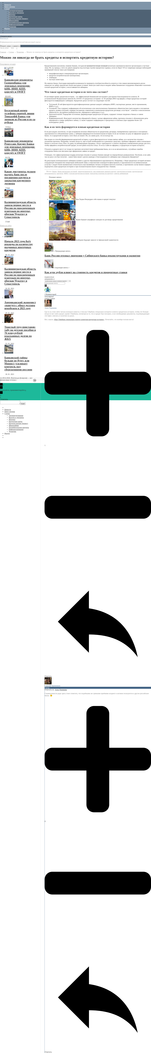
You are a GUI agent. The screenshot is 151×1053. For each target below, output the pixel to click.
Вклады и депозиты (16, 13)
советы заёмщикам (121, 173)
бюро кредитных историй (67, 171)
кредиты (60, 173)
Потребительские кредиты (19, 23)
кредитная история (124, 171)
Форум (7, 29)
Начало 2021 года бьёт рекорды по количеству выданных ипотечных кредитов (18, 246)
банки (54, 171)
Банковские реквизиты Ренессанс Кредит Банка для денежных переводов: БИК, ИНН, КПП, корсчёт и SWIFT (19, 146)
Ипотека (12, 15)
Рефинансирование (16, 25)
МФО (66, 173)
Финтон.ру (4, 38)
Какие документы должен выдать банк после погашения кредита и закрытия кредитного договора (19, 177)
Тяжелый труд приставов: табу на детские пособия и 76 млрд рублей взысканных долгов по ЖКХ (20, 333)
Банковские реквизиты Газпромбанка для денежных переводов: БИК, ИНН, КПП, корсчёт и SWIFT (18, 85)
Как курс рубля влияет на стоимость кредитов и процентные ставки (86, 272)
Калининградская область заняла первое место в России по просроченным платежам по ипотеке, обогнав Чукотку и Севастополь (20, 209)
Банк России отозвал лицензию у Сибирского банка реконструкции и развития (92, 255)
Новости (7, 5)
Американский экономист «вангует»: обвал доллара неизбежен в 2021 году (20, 305)
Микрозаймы (14, 21)
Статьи (7, 9)
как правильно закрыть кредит (104, 171)
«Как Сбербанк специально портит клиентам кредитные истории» (79, 319)
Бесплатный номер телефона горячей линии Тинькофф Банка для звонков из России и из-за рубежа (19, 116)
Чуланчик (12, 27)
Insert (23, 404)
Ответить (4, 399)
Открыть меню (6, 36)
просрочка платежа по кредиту (101, 173)
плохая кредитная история (79, 173)
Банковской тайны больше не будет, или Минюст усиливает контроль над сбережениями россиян (18, 363)
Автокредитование (16, 11)
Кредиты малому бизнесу (18, 19)
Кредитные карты (15, 17)
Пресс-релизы (9, 7)
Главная (3, 52)
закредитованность (85, 171)
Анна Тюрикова (61, 690)
